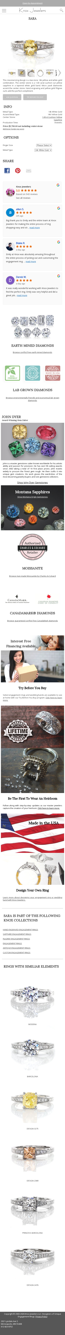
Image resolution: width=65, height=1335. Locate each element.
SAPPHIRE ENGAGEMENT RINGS (17, 934)
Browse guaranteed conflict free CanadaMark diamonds (32, 620)
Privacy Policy (41, 1316)
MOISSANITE (32, 568)
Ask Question (12, 97)
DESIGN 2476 (32, 1285)
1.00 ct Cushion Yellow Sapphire (52, 118)
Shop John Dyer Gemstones (32, 482)
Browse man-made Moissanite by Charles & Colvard (32, 576)
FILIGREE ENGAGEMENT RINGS (16, 938)
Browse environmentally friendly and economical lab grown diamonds (32, 399)
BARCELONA (32, 1076)
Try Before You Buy (35, 97)
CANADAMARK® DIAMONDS (32, 613)
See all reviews (23, 197)
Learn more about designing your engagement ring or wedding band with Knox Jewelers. (32, 898)
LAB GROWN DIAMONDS (32, 390)
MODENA (32, 1024)
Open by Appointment (32, 3)
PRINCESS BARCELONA (32, 1233)
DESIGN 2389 (32, 1180)
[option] (12, 73)
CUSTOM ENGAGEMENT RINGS (16, 952)
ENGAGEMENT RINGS (12, 943)
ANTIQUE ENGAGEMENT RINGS (16, 948)
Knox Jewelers (23, 186)
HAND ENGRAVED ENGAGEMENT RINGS (20, 929)
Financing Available (21, 646)
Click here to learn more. (49, 808)
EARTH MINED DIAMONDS (32, 345)
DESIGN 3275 (32, 1128)
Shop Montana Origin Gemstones (32, 496)
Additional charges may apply (13, 129)
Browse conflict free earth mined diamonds (32, 352)
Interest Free (21, 641)
